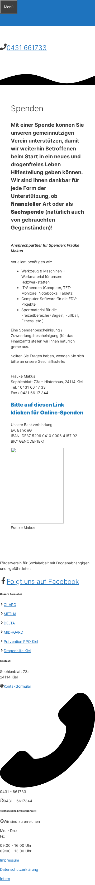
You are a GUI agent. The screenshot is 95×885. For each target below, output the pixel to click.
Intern (5, 878)
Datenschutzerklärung (19, 869)
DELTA (9, 623)
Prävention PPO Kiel (21, 641)
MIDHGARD (13, 632)
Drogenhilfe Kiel (17, 650)
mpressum (10, 860)
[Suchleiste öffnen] (3, 19)
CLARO (10, 604)
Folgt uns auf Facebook (43, 581)
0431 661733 (27, 48)
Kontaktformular (17, 686)
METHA (10, 614)
